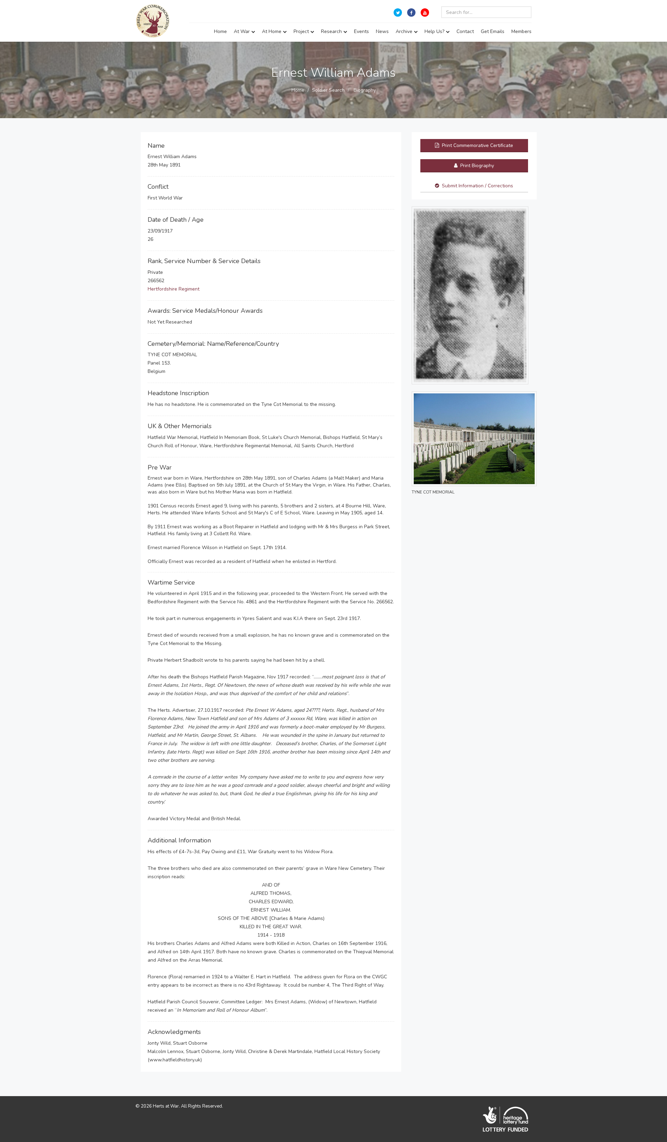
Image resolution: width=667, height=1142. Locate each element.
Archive (405, 31)
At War (242, 31)
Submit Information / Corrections (477, 185)
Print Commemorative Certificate (476, 145)
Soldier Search (328, 90)
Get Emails (492, 31)
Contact (465, 31)
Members (521, 31)
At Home (272, 31)
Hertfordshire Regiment (173, 289)
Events (361, 31)
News (382, 31)
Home (220, 31)
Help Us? (435, 31)
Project (302, 31)
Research (332, 31)
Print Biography (476, 165)
